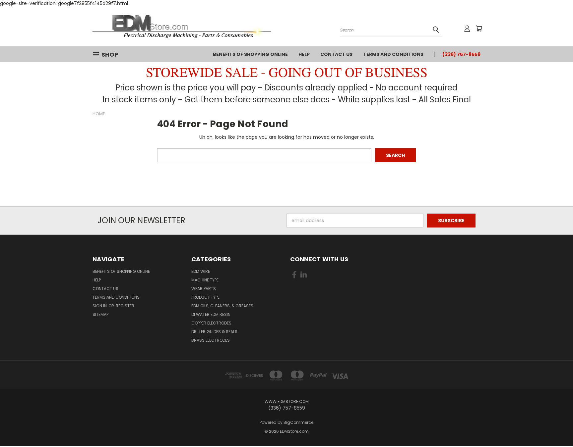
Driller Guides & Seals (214, 331)
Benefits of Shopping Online (250, 54)
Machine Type (205, 280)
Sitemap (100, 314)
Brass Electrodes (210, 340)
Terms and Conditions (393, 54)
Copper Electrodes (211, 323)
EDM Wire (200, 271)
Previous (555, 426)
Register (125, 306)
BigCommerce (298, 422)
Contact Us (336, 54)
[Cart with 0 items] (479, 28)
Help (304, 54)
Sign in (100, 306)
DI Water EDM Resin (210, 314)
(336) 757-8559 (461, 54)
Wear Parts (203, 288)
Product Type (205, 297)
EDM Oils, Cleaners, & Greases (222, 306)
